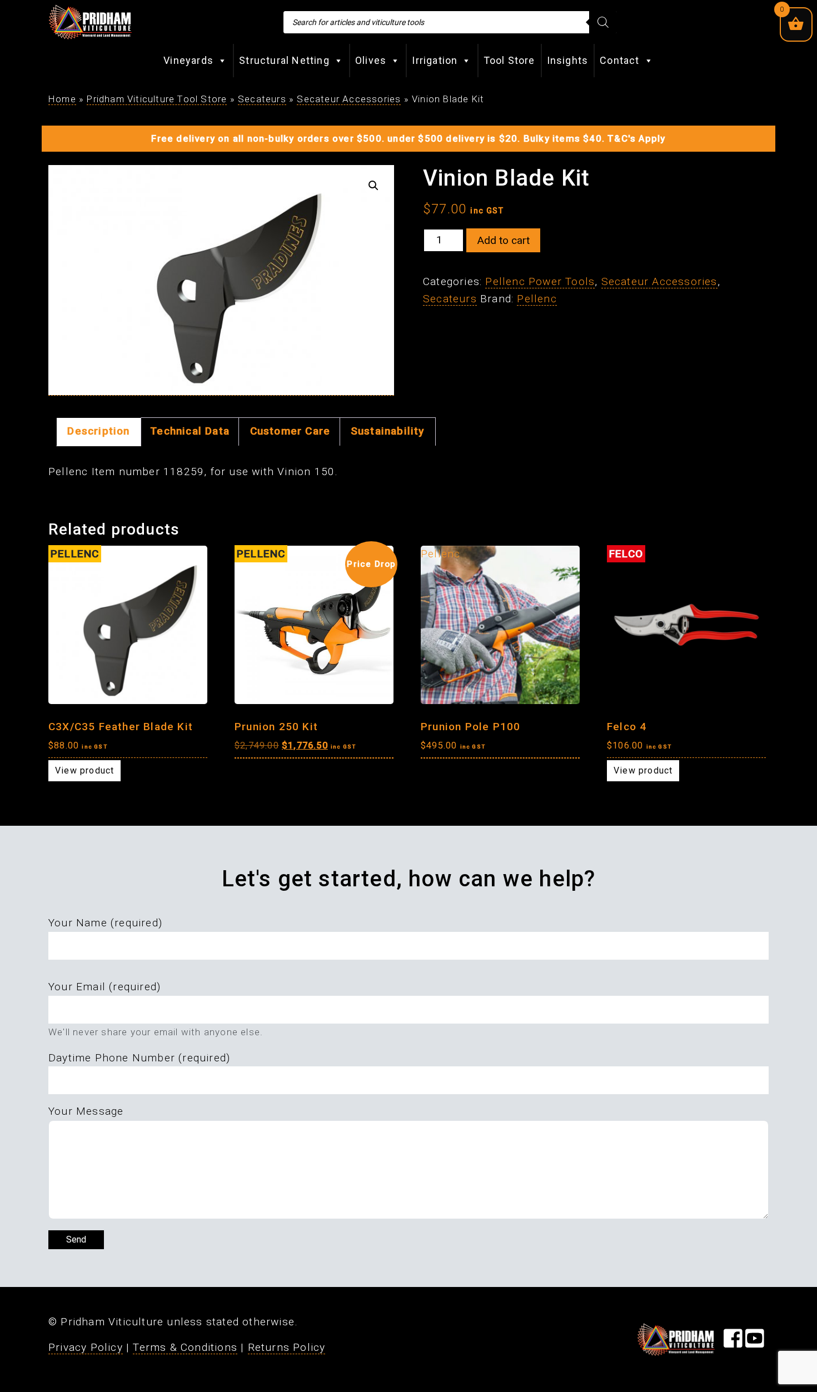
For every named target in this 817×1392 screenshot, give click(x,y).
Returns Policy (287, 1347)
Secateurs (262, 98)
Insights (568, 60)
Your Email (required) (104, 986)
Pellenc (536, 298)
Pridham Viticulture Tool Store (157, 98)
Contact (619, 60)
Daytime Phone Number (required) (139, 1057)
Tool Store (509, 60)
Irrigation (434, 60)
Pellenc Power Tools (540, 281)
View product (84, 770)
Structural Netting (284, 60)
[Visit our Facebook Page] (733, 1342)
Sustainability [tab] (388, 431)
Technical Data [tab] (190, 431)
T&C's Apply (636, 138)
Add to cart (503, 240)
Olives (370, 60)
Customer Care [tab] (290, 431)
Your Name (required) (105, 922)
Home (62, 98)
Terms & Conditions (185, 1347)
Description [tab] (98, 431)
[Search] (603, 22)
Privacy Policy (85, 1347)
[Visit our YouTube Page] (754, 1342)
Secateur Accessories (349, 98)
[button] (373, 186)
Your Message (85, 1111)
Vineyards (188, 60)
